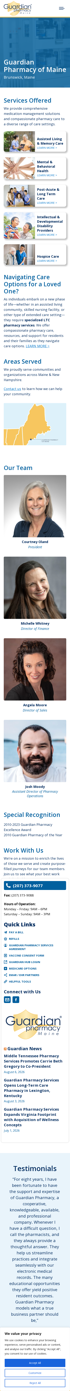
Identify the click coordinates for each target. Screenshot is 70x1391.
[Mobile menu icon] (61, 8)
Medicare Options (23, 968)
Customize (35, 1373)
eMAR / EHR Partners (24, 975)
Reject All (35, 1383)
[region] (35, 1359)
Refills (14, 939)
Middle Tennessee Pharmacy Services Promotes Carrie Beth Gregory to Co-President (33, 1061)
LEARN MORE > (47, 147)
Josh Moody (35, 786)
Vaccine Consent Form (26, 955)
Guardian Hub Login (24, 962)
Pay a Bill (16, 932)
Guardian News (24, 1048)
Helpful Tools (20, 981)
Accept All (35, 1363)
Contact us (12, 389)
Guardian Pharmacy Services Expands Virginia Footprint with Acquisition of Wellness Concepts (31, 1117)
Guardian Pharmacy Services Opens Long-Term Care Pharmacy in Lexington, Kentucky (31, 1088)
